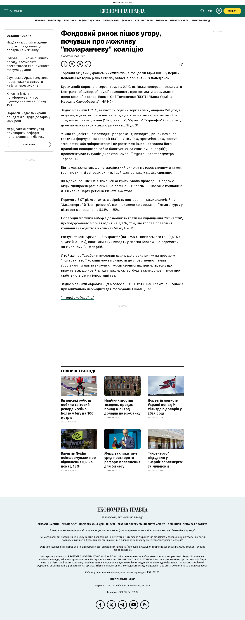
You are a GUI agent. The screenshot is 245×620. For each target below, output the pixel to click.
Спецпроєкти (144, 20)
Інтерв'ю (161, 20)
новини (40, 20)
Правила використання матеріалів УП (141, 524)
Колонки (70, 20)
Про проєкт (69, 524)
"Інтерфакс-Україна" (77, 297)
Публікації (54, 20)
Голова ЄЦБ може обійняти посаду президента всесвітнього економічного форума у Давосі (28, 64)
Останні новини (19, 36)
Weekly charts (179, 20)
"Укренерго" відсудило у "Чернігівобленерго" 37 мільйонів (165, 459)
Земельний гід (200, 20)
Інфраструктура (89, 20)
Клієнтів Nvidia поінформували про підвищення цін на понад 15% (78, 459)
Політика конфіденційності (97, 524)
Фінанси (126, 20)
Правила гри (111, 20)
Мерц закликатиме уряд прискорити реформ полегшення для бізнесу (122, 459)
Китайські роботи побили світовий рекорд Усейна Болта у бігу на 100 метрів (77, 409)
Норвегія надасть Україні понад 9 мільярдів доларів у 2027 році (165, 406)
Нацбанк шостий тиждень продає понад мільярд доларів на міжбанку (122, 406)
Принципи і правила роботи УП (188, 524)
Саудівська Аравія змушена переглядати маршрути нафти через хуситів (28, 81)
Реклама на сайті (48, 524)
